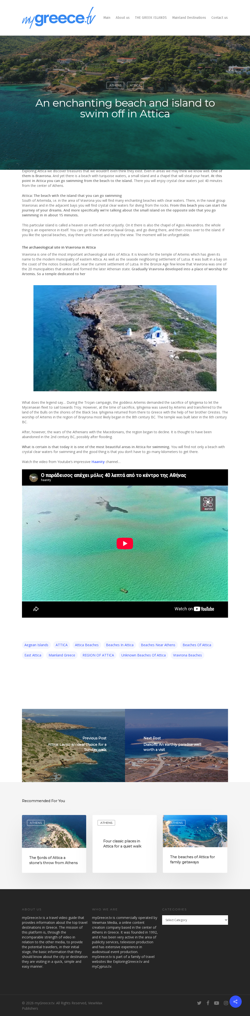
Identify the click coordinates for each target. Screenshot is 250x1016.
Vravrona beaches (187, 655)
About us (123, 18)
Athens (115, 85)
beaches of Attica (197, 645)
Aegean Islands (36, 645)
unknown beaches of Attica (143, 655)
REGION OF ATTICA (98, 655)
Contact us (219, 18)
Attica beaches (87, 645)
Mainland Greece (62, 655)
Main (106, 18)
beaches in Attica (120, 645)
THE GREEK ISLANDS (151, 18)
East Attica (32, 655)
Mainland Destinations (189, 18)
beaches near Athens (158, 645)
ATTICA (135, 85)
